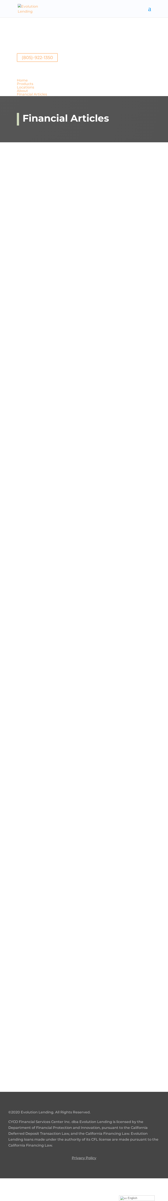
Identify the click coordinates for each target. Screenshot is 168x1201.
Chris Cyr (34, 189)
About (22, 91)
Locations (25, 87)
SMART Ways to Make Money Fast (71, 870)
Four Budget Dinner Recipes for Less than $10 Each (84, 178)
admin (32, 1024)
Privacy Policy (84, 1158)
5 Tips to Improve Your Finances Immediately (68, 800)
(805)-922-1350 (37, 57)
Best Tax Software (48, 661)
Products (25, 84)
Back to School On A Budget (63, 248)
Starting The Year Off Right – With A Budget (74, 522)
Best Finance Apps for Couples (66, 1016)
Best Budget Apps (48, 593)
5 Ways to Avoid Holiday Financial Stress (81, 452)
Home (22, 80)
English (132, 1198)
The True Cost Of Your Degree (65, 316)
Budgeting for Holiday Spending (69, 384)
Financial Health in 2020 (57, 729)
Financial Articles (32, 94)
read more (32, 215)
